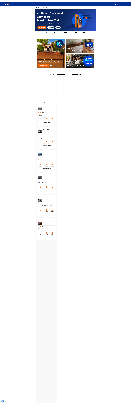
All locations (38, 7)
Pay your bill (58, 27)
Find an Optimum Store (41, 27)
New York (43, 7)
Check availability (51, 27)
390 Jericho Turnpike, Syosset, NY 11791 (43, 182)
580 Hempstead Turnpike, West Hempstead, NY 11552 (45, 136)
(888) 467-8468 (40, 115)
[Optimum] (6, 4)
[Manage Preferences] (2, 401)
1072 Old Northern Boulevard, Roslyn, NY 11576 (45, 205)
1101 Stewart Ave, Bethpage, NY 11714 (43, 159)
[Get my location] (55, 91)
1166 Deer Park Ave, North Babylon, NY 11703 (44, 228)
